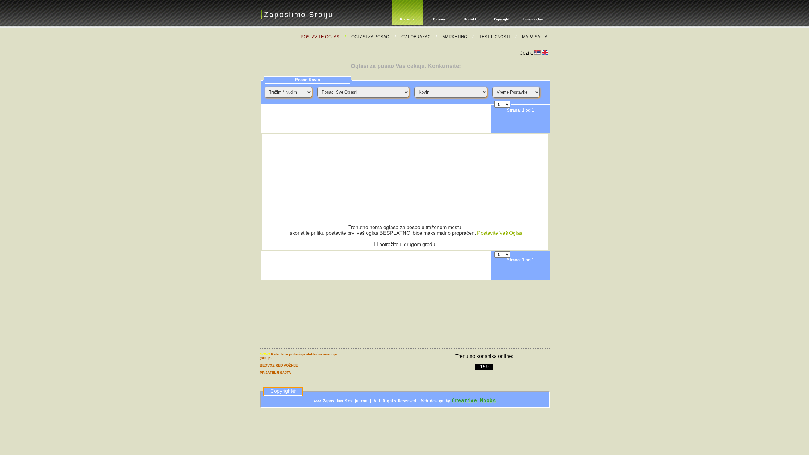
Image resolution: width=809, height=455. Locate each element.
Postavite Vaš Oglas (499, 233)
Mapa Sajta (535, 36)
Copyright (501, 19)
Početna (407, 19)
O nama (439, 19)
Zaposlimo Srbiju (298, 14)
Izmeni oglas (533, 19)
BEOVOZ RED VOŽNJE (279, 365)
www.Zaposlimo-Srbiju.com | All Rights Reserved (366, 401)
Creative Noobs (474, 400)
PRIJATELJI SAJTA (275, 372)
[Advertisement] (376, 118)
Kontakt (470, 19)
